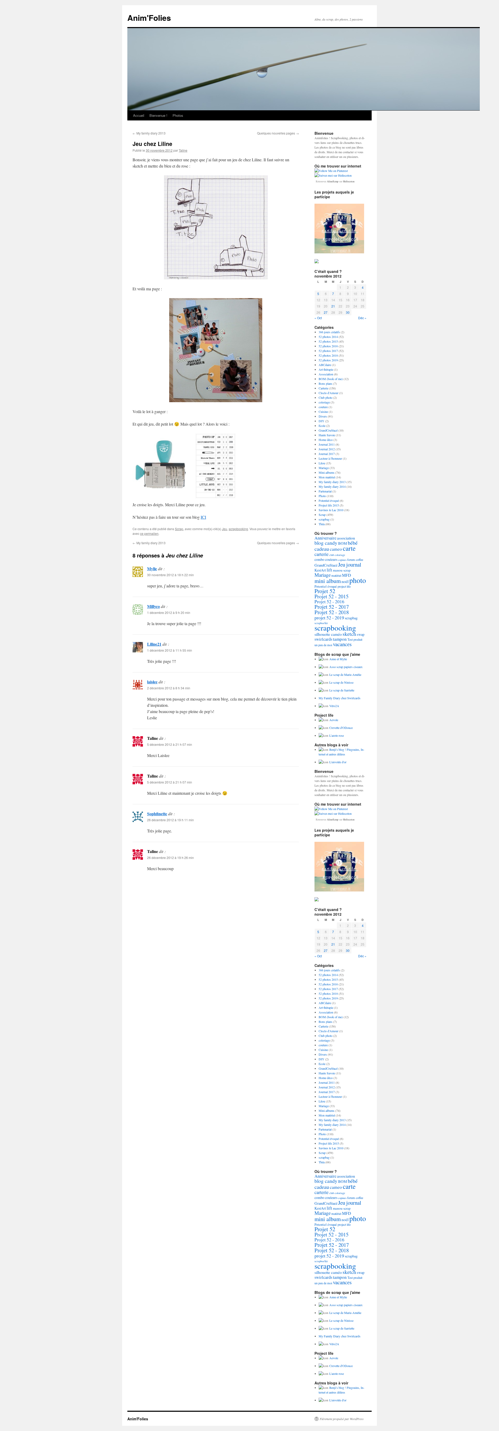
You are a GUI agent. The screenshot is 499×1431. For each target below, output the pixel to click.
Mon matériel (327, 477)
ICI (203, 517)
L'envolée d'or (337, 762)
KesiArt (320, 570)
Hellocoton (348, 181)
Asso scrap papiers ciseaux (346, 667)
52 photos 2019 (328, 360)
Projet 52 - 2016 (329, 602)
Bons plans (325, 383)
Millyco (153, 606)
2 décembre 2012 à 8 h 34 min (168, 688)
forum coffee (355, 559)
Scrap (179, 529)
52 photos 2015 (328, 341)
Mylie (152, 569)
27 (325, 312)
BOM (342, 543)
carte (349, 548)
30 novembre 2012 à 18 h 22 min (170, 575)
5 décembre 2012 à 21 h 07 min (169, 744)
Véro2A (334, 706)
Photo (322, 496)
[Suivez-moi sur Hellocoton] (333, 175)
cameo (336, 549)
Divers (323, 416)
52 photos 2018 (328, 355)
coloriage (324, 402)
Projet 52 (324, 591)
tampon (340, 639)
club (331, 555)
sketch (349, 633)
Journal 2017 (327, 454)
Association (326, 374)
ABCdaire (325, 365)
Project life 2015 (329, 505)
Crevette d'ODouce (341, 728)
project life (344, 586)
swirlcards (323, 639)
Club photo (325, 397)
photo (357, 580)
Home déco (326, 440)
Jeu (224, 529)
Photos (178, 115)
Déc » (362, 318)
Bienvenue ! (158, 115)
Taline (183, 150)
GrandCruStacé (328, 430)
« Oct (318, 318)
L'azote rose (336, 735)
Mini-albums (326, 472)
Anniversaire (325, 538)
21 (333, 306)
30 (348, 312)
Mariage (324, 468)
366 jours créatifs (329, 332)
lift (329, 570)
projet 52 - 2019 (329, 617)
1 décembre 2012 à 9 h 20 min (168, 612)
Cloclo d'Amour (328, 393)
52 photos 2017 (328, 351)
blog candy (325, 542)
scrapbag (324, 519)
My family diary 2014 (332, 486)
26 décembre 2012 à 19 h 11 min (170, 820)
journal (353, 564)
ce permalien (149, 533)
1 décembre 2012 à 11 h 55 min (169, 650)
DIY (321, 421)
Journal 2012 (327, 449)
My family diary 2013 (149, 133)
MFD (346, 575)
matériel (336, 575)
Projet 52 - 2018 (331, 612)
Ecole (322, 425)
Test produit (354, 639)
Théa (322, 524)
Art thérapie (326, 369)
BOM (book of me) (331, 379)
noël (345, 581)
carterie (321, 554)
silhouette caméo (328, 634)
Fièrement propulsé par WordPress (342, 1419)
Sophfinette (157, 814)
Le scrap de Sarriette (341, 690)
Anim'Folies (149, 17)
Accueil (138, 115)
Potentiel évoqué (329, 500)
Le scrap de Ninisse (341, 682)
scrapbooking (238, 529)
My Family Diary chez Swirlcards (339, 698)
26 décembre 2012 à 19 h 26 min (170, 857)
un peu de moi (323, 645)
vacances (342, 644)
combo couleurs (325, 559)
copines (342, 560)
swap (360, 634)
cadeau (321, 548)
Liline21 (154, 644)
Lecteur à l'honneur (330, 458)
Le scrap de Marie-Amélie (345, 674)
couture (323, 407)
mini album (327, 581)
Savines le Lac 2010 (331, 510)
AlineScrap (332, 181)
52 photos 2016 (328, 346)
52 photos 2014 (328, 337)
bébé (353, 542)
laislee (152, 682)
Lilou (322, 463)
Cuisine (323, 411)
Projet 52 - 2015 (331, 596)
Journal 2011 (327, 444)
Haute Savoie (327, 435)
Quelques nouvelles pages (278, 133)
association (346, 538)
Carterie (323, 388)
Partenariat (325, 491)
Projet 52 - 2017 (331, 606)
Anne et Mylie (338, 659)
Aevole (333, 720)
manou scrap (342, 570)
